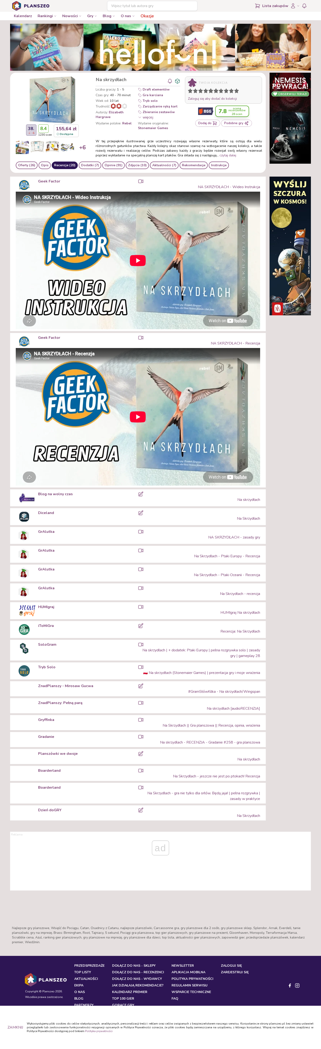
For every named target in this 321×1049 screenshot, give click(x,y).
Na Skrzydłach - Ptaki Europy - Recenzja (227, 556)
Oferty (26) (26, 165)
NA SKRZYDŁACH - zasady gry (234, 537)
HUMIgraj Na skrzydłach (240, 612)
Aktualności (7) (164, 165)
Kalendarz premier (129, 992)
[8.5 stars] (230, 91)
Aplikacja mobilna (188, 972)
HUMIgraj (46, 607)
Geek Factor (49, 181)
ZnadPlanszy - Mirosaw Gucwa (65, 686)
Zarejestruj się (235, 972)
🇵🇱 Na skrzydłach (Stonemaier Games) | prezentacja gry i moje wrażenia (201, 672)
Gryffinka (46, 719)
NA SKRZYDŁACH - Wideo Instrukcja (229, 187)
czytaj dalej (227, 155)
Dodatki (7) (90, 165)
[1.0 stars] (191, 91)
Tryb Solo (46, 667)
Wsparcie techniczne (191, 992)
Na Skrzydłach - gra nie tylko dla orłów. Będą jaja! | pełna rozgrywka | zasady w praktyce (203, 796)
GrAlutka (46, 531)
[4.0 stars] (207, 91)
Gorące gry (123, 1005)
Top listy (82, 972)
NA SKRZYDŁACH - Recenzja (235, 343)
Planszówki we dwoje (58, 753)
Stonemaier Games (153, 128)
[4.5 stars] (209, 91)
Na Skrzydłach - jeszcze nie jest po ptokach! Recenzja (216, 776)
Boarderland (49, 770)
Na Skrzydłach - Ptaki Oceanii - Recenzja (227, 575)
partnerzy (84, 1005)
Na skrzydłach (248, 499)
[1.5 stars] (194, 91)
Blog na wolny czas (55, 494)
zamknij (15, 1027)
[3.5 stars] (205, 91)
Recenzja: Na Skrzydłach (240, 631)
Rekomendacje (193, 165)
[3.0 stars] (201, 91)
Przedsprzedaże (89, 965)
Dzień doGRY (50, 810)
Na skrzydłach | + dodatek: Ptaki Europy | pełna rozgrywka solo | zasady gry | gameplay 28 (201, 653)
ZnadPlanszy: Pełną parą (60, 702)
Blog (107, 16)
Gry (90, 16)
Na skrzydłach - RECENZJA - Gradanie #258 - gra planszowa (210, 742)
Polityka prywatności (99, 1031)
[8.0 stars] (227, 91)
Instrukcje (219, 165)
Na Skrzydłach (248, 518)
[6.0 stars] (217, 91)
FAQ (175, 998)
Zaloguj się (231, 965)
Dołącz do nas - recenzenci (138, 972)
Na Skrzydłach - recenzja (240, 593)
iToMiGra (46, 625)
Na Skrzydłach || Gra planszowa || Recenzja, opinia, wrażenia (211, 725)
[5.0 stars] (212, 91)
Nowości (70, 16)
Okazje (147, 16)
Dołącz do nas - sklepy (134, 965)
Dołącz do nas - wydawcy (137, 979)
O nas (126, 16)
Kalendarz (23, 16)
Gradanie (46, 736)
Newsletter (183, 965)
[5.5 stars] (215, 91)
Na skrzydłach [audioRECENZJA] (233, 708)
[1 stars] (189, 91)
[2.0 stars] (196, 91)
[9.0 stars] (232, 91)
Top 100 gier (123, 998)
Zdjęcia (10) (137, 165)
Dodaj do (204, 123)
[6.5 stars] (220, 91)
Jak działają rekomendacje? (138, 985)
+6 (82, 147)
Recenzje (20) (64, 165)
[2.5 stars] (199, 91)
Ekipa (78, 985)
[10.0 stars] (237, 91)
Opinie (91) (113, 165)
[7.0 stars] (222, 91)
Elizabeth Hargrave (110, 114)
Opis (44, 165)
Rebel (127, 123)
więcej (148, 117)
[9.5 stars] (235, 91)
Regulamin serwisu (189, 985)
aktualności (86, 979)
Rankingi (45, 16)
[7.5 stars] (225, 91)
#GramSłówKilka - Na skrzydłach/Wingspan (224, 691)
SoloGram (47, 644)
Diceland (46, 512)
